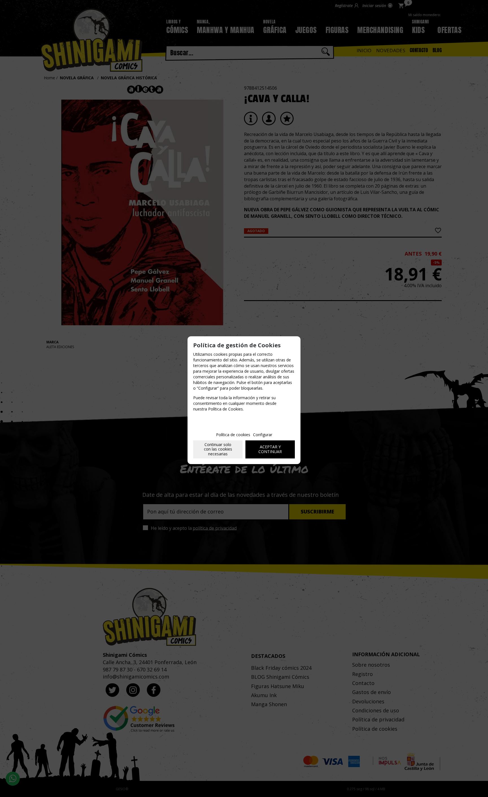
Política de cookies (233, 434)
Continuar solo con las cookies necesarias (218, 449)
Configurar (262, 434)
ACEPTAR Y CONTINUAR (270, 449)
